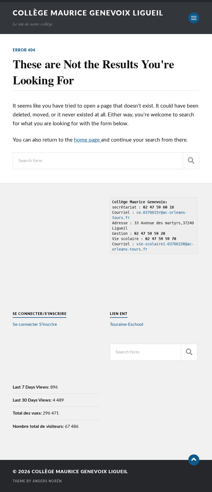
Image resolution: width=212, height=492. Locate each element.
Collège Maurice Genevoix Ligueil (88, 13)
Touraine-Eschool (126, 324)
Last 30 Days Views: (33, 400)
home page (87, 140)
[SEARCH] (191, 160)
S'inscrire (48, 324)
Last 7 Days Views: (31, 387)
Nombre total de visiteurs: (39, 426)
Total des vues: (28, 413)
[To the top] (193, 459)
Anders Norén (47, 481)
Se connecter (25, 324)
